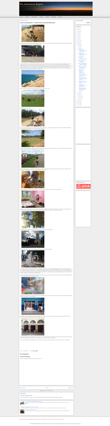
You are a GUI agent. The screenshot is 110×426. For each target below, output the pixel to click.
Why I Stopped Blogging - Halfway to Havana (82, 64)
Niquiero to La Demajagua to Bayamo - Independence (81, 71)
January (80, 98)
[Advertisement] (83, 125)
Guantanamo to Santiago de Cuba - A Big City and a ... (82, 85)
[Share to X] (35, 350)
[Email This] (32, 350)
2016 (79, 42)
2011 (79, 104)
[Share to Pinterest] (37, 350)
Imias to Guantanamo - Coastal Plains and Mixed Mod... (82, 89)
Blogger (79, 423)
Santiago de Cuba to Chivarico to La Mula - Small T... (82, 82)
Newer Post (22, 387)
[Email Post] (31, 350)
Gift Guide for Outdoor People (26, 395)
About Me (27, 16)
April (79, 93)
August (80, 45)
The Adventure (34, 16)
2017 (79, 40)
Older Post (70, 387)
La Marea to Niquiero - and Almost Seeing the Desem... (82, 75)
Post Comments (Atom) (49, 390)
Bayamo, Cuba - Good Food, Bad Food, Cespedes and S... (82, 67)
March (80, 95)
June (80, 48)
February (80, 96)
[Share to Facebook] (36, 350)
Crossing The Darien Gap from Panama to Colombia (29, 406)
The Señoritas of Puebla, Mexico (30, 409)
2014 (79, 100)
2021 (79, 34)
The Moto (47, 16)
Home (22, 16)
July (79, 46)
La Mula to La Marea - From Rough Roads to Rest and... (82, 78)
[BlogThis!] (33, 350)
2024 (79, 29)
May (79, 91)
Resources (54, 16)
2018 (79, 39)
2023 (79, 31)
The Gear (41, 16)
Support (60, 16)
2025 (79, 28)
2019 (79, 37)
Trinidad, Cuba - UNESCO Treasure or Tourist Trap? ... (82, 50)
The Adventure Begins (31, 4)
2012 (79, 103)
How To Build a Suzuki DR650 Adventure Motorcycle (33, 401)
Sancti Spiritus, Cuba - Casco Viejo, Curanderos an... (82, 61)
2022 (79, 32)
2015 (79, 43)
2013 (79, 101)
